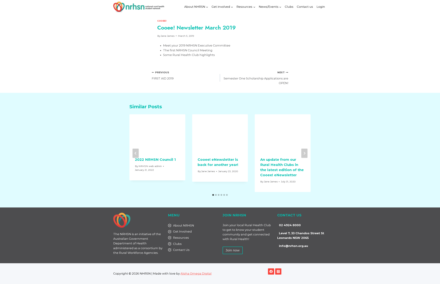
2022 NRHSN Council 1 (155, 160)
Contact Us (181, 250)
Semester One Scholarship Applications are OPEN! (256, 78)
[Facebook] (271, 271)
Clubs (289, 6)
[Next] (304, 153)
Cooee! (162, 21)
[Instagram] (278, 271)
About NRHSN (183, 225)
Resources (181, 237)
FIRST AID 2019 (163, 75)
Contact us (305, 6)
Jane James (167, 35)
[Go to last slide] (136, 153)
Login (321, 6)
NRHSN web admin (150, 166)
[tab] (213, 195)
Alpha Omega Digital (196, 273)
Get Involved (182, 231)
